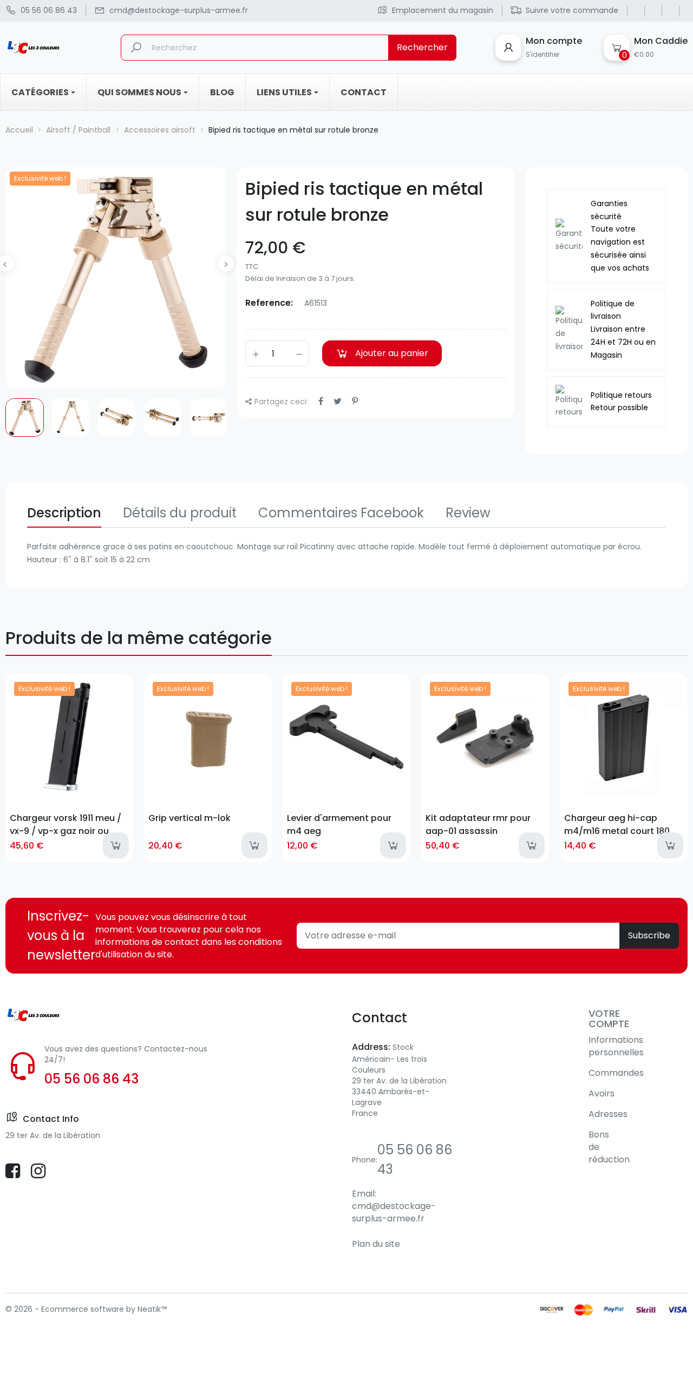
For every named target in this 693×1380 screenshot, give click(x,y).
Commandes (616, 1073)
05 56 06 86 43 (91, 1079)
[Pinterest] (355, 401)
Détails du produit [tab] (180, 513)
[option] (25, 417)
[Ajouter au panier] (116, 845)
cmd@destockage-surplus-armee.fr (394, 1212)
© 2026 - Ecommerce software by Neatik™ (86, 1309)
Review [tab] (468, 513)
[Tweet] (338, 401)
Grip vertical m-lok (189, 818)
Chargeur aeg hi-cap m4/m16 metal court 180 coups (617, 824)
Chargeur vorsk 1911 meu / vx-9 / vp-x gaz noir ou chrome (65, 824)
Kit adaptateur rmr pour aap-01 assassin (478, 824)
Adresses (608, 1114)
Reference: (269, 303)
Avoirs (601, 1093)
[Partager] (320, 401)
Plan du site (376, 1244)
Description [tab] (64, 513)
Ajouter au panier (391, 353)
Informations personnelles (616, 1046)
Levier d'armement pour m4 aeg (339, 824)
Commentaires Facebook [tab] (341, 513)
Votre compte (609, 1019)
